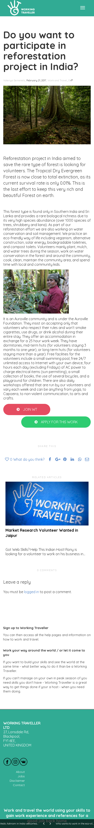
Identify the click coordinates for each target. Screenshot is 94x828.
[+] (47, 503)
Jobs (21, 776)
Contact (19, 785)
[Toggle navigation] (82, 7)
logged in (31, 592)
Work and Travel (57, 80)
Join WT (29, 409)
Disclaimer (17, 781)
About (20, 772)
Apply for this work (59, 422)
